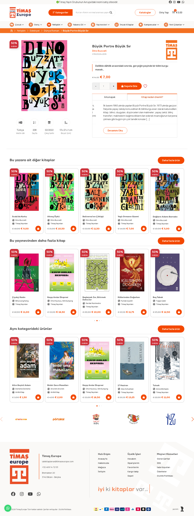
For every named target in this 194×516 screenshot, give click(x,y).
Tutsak (121, 385)
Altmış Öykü (53, 216)
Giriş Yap (164, 12)
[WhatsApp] (183, 2)
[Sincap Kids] (96, 419)
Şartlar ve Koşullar (50, 509)
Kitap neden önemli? (152, 97)
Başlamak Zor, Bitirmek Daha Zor (94, 298)
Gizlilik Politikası (65, 509)
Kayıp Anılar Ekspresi (57, 297)
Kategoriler (62, 12)
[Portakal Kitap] (58, 419)
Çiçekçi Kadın (18, 297)
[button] (38, 228)
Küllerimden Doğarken (129, 297)
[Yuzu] (171, 419)
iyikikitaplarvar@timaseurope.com (58, 461)
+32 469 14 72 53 (50, 467)
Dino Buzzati (99, 50)
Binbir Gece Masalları (22, 385)
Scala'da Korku (19, 216)
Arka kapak (109, 97)
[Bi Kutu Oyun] (21, 419)
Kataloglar (145, 12)
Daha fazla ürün (171, 160)
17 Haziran (88, 385)
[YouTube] (178, 2)
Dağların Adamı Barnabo (165, 216)
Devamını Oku (107, 130)
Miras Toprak (159, 385)
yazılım (176, 509)
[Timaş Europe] (19, 466)
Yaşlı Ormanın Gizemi (128, 216)
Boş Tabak (158, 297)
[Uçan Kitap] (133, 419)
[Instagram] (174, 2)
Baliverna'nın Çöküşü (93, 216)
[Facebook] (170, 2)
